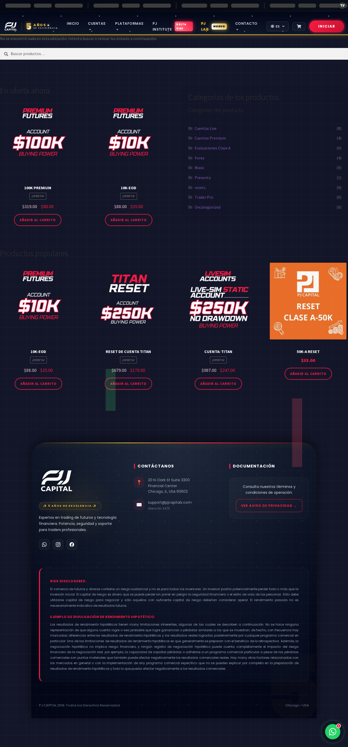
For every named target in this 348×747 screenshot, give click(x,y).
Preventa (203, 177)
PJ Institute (169, 26)
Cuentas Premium (210, 138)
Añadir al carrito (38, 220)
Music (199, 167)
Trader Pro (204, 197)
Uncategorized (207, 207)
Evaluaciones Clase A (213, 147)
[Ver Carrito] (298, 26)
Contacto (246, 23)
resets (200, 187)
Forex (199, 157)
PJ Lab (213, 26)
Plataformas (129, 23)
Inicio (73, 23)
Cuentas (97, 23)
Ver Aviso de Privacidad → (269, 505)
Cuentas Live (206, 128)
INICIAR (326, 26)
